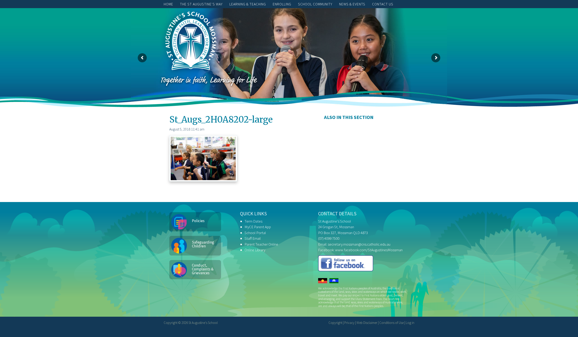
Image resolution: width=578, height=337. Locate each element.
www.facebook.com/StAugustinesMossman (369, 249)
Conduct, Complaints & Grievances (203, 269)
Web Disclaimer (367, 323)
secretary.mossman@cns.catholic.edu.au (359, 244)
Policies (198, 220)
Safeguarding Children (203, 244)
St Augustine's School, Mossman (190, 42)
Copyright (335, 323)
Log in (410, 323)
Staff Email (253, 238)
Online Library (255, 249)
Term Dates (253, 221)
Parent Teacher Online (261, 244)
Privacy (349, 323)
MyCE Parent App (258, 226)
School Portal (255, 232)
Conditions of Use (391, 323)
